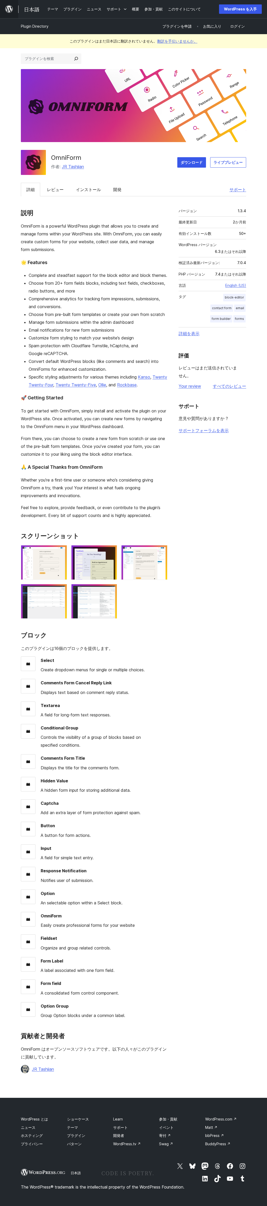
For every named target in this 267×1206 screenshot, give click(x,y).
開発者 (118, 1135)
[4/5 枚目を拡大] (60, 591)
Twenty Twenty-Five (76, 384)
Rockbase (127, 384)
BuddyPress (217, 1144)
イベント (166, 1127)
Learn (118, 1119)
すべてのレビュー (229, 386)
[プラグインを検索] (76, 58)
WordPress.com (221, 1119)
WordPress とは (34, 1119)
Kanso (144, 377)
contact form (222, 308)
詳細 (30, 189)
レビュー (55, 189)
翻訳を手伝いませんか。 (177, 41)
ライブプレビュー (228, 162)
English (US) (235, 285)
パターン (74, 1144)
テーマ (72, 1127)
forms (239, 319)
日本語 (76, 1173)
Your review (190, 386)
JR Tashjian (73, 166)
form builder (221, 319)
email (240, 308)
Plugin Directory (34, 26)
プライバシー (32, 1144)
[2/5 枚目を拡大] (110, 552)
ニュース (28, 1127)
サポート (237, 189)
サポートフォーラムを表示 (204, 430)
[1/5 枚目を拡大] (60, 552)
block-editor (234, 297)
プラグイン (76, 1135)
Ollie (102, 384)
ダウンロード (192, 162)
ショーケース (78, 1119)
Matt (211, 1127)
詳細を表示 (189, 333)
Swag (166, 1144)
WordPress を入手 (240, 9)
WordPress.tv (127, 1144)
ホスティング (32, 1135)
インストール (88, 189)
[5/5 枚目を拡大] (110, 591)
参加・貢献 (168, 1119)
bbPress (214, 1135)
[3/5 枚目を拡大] (160, 552)
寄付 (165, 1135)
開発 (117, 189)
